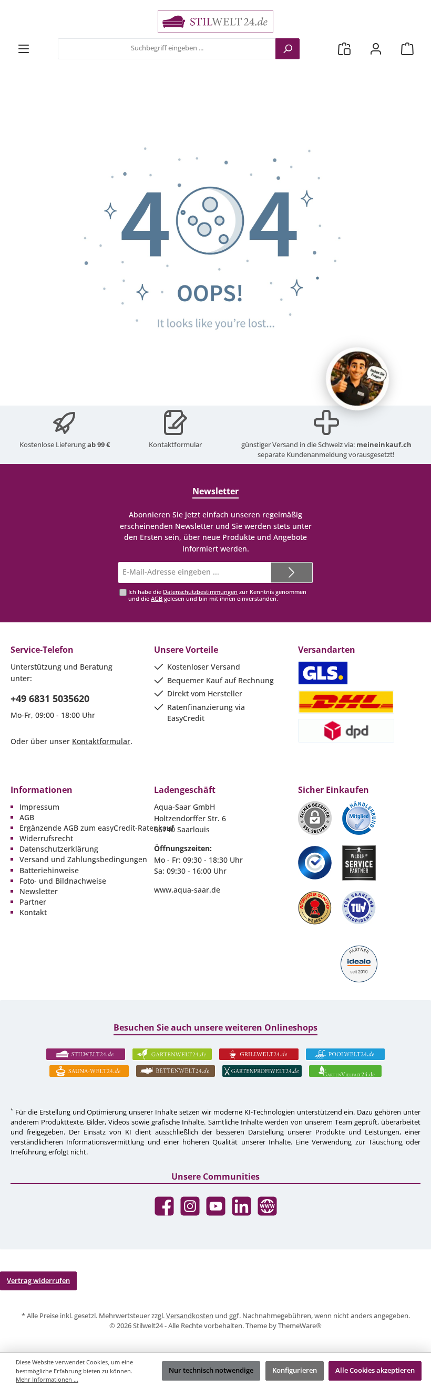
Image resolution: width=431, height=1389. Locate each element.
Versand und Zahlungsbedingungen (83, 859)
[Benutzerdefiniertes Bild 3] (315, 862)
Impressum (39, 807)
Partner (32, 902)
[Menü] (24, 48)
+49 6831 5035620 (50, 698)
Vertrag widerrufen (38, 1280)
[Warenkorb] (407, 48)
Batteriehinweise (49, 870)
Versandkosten (189, 1315)
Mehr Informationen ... (47, 1379)
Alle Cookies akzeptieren (375, 1370)
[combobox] (167, 48)
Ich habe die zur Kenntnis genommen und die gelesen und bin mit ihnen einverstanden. (217, 595)
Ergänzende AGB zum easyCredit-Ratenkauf (96, 828)
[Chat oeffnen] (357, 378)
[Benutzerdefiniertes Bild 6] (359, 907)
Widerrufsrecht (46, 838)
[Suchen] (287, 48)
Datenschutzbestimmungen (200, 592)
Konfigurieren (294, 1370)
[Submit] (292, 572)
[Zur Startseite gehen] (215, 21)
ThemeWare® (300, 1325)
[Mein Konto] (376, 48)
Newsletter (38, 891)
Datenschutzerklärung (58, 849)
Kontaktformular (175, 444)
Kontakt (33, 912)
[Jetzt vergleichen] (344, 48)
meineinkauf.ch (384, 444)
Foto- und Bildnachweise (62, 881)
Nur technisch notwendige (211, 1370)
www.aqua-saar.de (187, 890)
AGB (156, 598)
